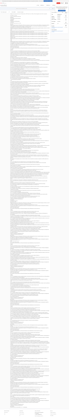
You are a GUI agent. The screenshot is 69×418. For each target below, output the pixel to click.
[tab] (65, 13)
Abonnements (6, 412)
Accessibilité (51, 415)
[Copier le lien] (55, 26)
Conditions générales (53, 412)
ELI (19, 415)
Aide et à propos (21, 412)
